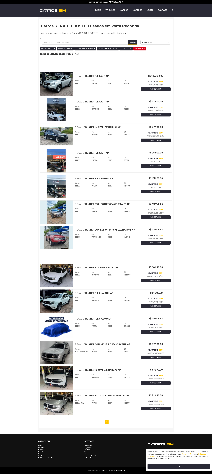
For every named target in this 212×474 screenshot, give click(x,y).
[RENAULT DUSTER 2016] (56, 110)
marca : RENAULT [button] (47, 49)
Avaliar (87, 450)
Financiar (88, 446)
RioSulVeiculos (120, 470)
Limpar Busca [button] (140, 49)
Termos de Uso (187, 454)
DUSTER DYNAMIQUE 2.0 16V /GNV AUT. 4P (102, 344)
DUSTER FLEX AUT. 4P (92, 76)
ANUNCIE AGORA (116, 2)
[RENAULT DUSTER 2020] (56, 161)
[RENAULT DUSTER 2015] (56, 276)
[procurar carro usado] (173, 9)
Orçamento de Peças (92, 456)
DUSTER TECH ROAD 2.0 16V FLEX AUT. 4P (102, 204)
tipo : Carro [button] (125, 49)
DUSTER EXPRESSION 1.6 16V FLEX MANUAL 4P (105, 229)
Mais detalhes (155, 89)
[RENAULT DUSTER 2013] (56, 136)
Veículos (110, 10)
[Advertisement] (106, 65)
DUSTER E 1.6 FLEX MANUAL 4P (96, 267)
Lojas (150, 10)
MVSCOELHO (101, 470)
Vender (87, 452)
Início (98, 10)
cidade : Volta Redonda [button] (107, 49)
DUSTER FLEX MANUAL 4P (94, 178)
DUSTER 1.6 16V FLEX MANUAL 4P (98, 127)
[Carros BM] (51, 10)
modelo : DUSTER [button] (64, 49)
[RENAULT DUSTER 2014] (56, 302)
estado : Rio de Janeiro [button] (85, 49)
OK (179, 466)
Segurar (87, 448)
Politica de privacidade (46, 458)
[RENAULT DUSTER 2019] (56, 353)
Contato (162, 10)
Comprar (87, 454)
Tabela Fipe (88, 458)
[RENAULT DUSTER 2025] (56, 84)
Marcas (124, 10)
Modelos (137, 10)
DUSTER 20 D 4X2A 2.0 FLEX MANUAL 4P (102, 395)
